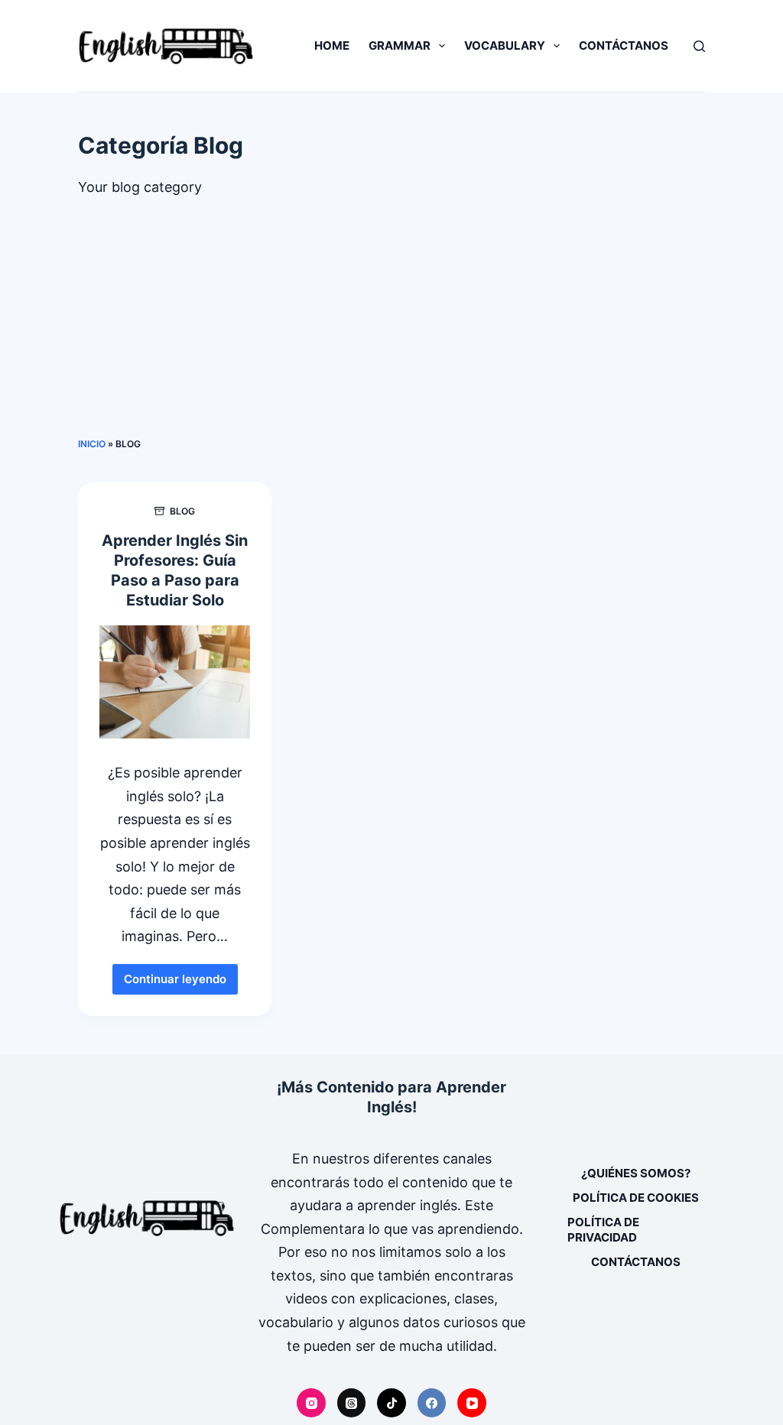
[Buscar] (699, 46)
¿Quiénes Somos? (635, 1173)
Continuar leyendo (181, 983)
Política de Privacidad (603, 1230)
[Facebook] (432, 1402)
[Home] (147, 1218)
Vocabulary (504, 45)
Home (331, 45)
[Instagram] (311, 1402)
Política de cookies (636, 1197)
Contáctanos (623, 45)
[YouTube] (471, 1402)
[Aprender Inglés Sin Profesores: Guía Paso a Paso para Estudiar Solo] (174, 681)
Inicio (92, 444)
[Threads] (351, 1402)
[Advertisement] (392, 322)
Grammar (399, 45)
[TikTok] (391, 1402)
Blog (182, 511)
